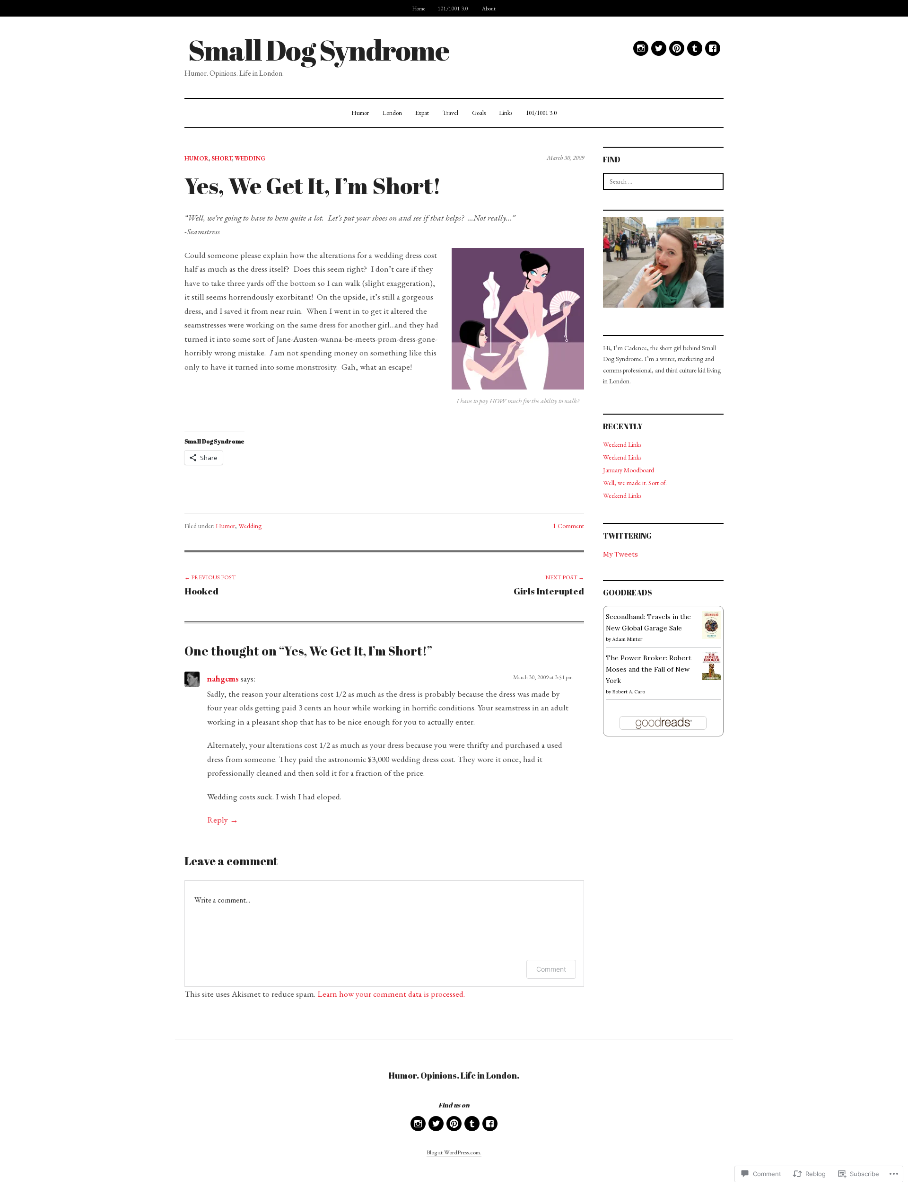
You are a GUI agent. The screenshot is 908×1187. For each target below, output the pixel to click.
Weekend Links (622, 444)
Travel (450, 113)
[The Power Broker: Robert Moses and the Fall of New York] (711, 665)
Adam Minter (627, 639)
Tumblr (694, 48)
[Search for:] (663, 181)
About (489, 8)
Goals (479, 113)
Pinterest (676, 48)
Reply (217, 819)
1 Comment (568, 526)
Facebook (712, 48)
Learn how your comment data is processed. (391, 993)
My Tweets (620, 554)
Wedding (250, 158)
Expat (422, 113)
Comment (551, 969)
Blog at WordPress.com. (454, 1152)
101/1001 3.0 (453, 8)
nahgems (223, 678)
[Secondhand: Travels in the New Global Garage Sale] (711, 624)
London (392, 113)
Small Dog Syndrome (318, 50)
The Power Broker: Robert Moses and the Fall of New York (648, 669)
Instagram (640, 48)
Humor (360, 113)
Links (505, 113)
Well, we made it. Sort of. (635, 482)
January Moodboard (628, 470)
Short (221, 158)
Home (419, 8)
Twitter (658, 48)
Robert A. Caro (628, 692)
